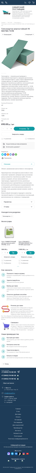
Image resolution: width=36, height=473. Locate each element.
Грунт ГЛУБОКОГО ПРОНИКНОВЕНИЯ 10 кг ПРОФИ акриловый (25, 243)
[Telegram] (10, 154)
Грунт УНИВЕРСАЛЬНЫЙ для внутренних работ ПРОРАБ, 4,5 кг (8, 243)
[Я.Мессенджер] (2, 154)
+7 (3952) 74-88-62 (8, 379)
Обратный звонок (8, 383)
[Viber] (13, 154)
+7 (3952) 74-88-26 (8, 375)
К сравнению (7, 138)
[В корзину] (13, 252)
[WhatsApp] (16, 154)
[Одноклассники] (8, 154)
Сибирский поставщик (18, 445)
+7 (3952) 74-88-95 (8, 372)
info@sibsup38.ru (9, 393)
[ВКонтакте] (5, 154)
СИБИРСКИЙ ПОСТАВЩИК (18, 8)
